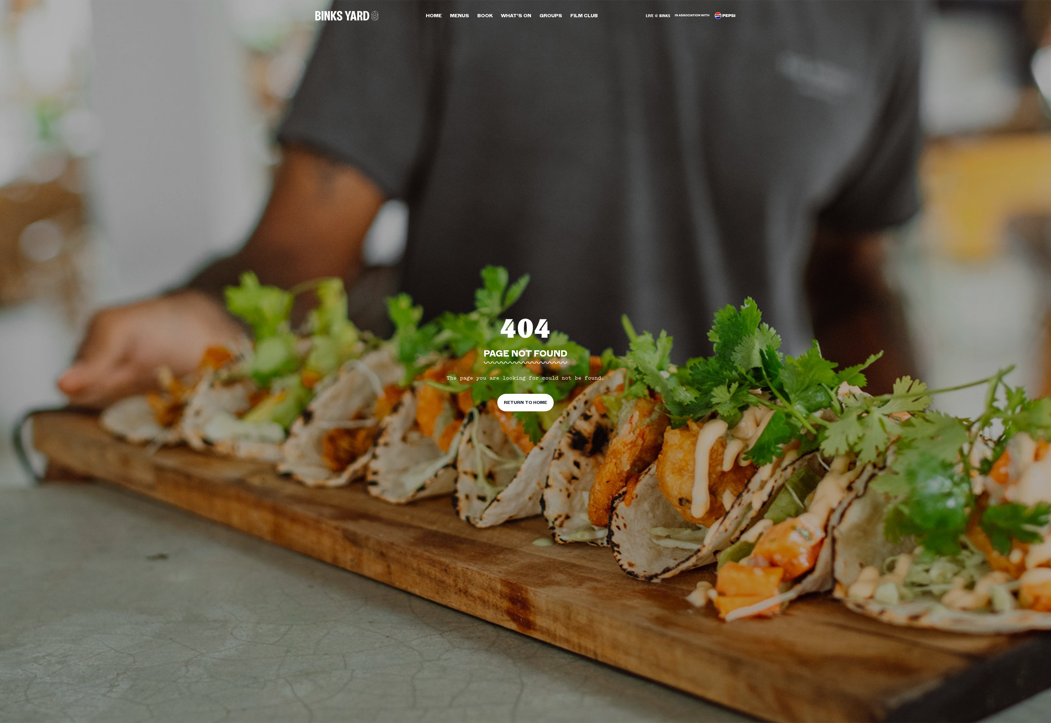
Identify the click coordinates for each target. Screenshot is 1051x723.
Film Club (584, 16)
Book (485, 16)
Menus (459, 16)
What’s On (516, 16)
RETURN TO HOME (525, 402)
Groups (550, 16)
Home (434, 16)
